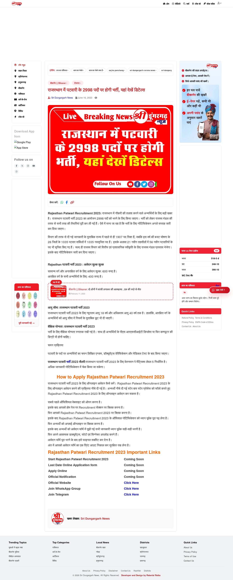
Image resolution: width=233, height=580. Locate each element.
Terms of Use (190, 556)
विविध (20, 110)
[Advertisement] (107, 36)
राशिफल (21, 93)
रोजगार (77, 82)
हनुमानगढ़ (22, 82)
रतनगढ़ (142, 556)
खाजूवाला (143, 547)
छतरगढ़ (143, 560)
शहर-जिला (22, 70)
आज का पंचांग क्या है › (87, 70)
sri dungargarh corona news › (134, 70)
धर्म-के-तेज (22, 99)
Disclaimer (113, 570)
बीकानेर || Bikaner (58, 82)
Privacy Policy (188, 322)
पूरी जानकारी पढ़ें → (27, 322)
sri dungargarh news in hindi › (166, 70)
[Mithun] (30, 295)
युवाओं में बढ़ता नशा (16, 547)
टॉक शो (21, 116)
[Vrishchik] (35, 304)
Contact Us (186, 326)
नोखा (98, 551)
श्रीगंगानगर (22, 76)
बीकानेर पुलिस (14, 551)
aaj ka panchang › (108, 70)
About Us (197, 326)
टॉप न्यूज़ (21, 64)
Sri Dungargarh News (62, 97)
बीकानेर (21, 88)
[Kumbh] (30, 313)
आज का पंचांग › (70, 70)
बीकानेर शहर (101, 547)
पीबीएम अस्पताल (15, 556)
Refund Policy (188, 317)
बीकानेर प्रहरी (14, 560)
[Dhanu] (18, 313)
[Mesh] (18, 295)
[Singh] (18, 304)
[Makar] (24, 313)
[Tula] (30, 304)
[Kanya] (24, 304)
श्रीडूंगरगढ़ (100, 556)
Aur (217, 285)
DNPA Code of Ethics (204, 322)
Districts (147, 570)
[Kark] (35, 295)
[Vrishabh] (24, 295)
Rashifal (137, 570)
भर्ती (68, 362)
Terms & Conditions (203, 317)
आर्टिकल (21, 105)
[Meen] (35, 313)
